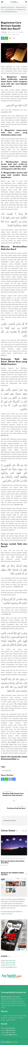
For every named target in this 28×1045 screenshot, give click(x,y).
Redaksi (4, 32)
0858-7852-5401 (10, 963)
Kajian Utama (21, 858)
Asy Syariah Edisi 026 (11, 858)
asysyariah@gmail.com (10, 967)
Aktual (3, 858)
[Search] (26, 2)
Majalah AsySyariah (6, 996)
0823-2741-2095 (10, 965)
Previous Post (8, 791)
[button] (22, 830)
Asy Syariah (14, 1042)
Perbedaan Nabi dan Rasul (16, 808)
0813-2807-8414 (10, 960)
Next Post (21, 806)
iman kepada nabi (6, 770)
